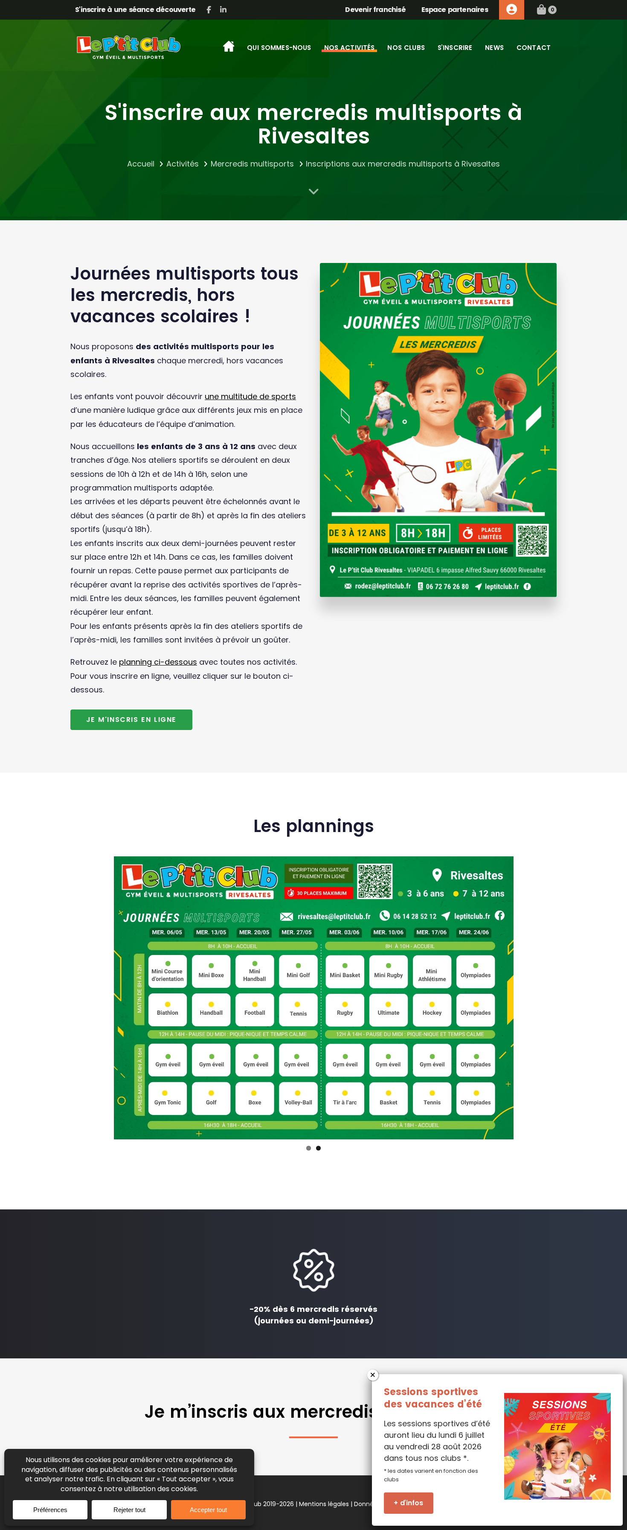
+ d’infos (408, 1503)
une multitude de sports (250, 396)
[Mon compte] (511, 10)
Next (526, 997)
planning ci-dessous (158, 662)
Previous (101, 997)
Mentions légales (324, 1504)
